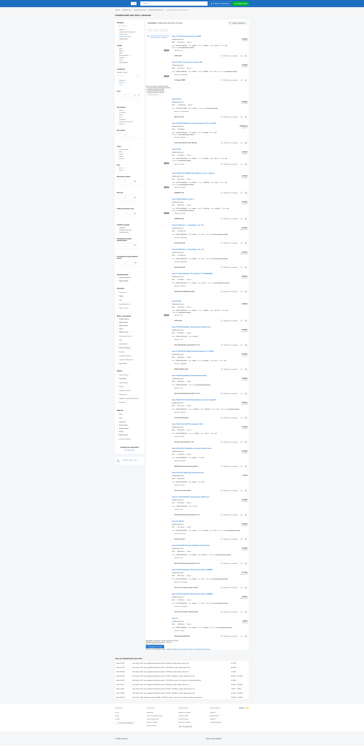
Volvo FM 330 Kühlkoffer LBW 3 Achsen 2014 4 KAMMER (192, 569)
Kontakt (117, 719)
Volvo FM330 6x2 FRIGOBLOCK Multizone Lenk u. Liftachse (193, 173)
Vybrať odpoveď (153, 94)
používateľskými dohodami (202, 649)
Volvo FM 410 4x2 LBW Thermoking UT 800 (187, 424)
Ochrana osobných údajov (154, 715)
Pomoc (117, 715)
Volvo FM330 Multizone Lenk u (183, 199)
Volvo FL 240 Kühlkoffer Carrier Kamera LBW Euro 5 (190, 497)
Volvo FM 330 (120, 680)
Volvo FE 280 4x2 (178, 521)
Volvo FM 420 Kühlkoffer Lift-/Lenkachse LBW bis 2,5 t (191, 327)
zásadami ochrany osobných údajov (182, 649)
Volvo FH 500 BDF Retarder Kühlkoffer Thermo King (190, 545)
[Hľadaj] (142, 3)
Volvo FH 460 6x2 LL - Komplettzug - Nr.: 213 (188, 225)
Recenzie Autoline (152, 722)
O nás (117, 712)
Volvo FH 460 (120, 667)
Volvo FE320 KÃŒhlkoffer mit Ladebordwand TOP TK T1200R (194, 123)
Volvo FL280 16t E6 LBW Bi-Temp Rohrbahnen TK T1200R (193, 351)
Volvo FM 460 (120, 676)
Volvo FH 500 (120, 663)
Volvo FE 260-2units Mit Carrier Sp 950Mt (186, 36)
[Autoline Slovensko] (121, 3)
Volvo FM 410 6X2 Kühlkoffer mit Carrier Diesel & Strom (191, 448)
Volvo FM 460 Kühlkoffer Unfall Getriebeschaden (189, 375)
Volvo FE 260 (176, 301)
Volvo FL (175, 618)
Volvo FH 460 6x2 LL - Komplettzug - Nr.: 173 (188, 249)
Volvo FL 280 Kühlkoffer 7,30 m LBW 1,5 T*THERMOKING (192, 273)
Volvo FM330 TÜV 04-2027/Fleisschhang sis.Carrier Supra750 (194, 400)
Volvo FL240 (176, 149)
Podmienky (150, 712)
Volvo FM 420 (120, 671)
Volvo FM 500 (120, 693)
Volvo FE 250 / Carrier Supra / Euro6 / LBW (187, 62)
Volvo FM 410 (120, 697)
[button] (241, 56)
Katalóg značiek (151, 725)
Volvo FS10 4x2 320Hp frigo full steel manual (188, 472)
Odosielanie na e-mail (155, 646)
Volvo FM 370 (176, 99)
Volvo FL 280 (120, 689)
